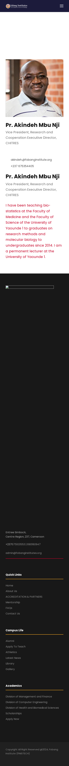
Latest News (13, 658)
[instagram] (35, 758)
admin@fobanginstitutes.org (24, 553)
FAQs (9, 608)
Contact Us (13, 613)
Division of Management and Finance (29, 696)
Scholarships (14, 713)
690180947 (34, 544)
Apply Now (12, 719)
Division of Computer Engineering (26, 702)
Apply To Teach (16, 646)
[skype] (16, 151)
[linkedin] (11, 151)
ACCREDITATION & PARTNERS (24, 597)
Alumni (10, 641)
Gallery (10, 669)
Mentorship (13, 602)
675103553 (18, 544)
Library (10, 663)
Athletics (11, 652)
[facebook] (7, 151)
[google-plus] (12, 758)
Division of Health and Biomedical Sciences (32, 708)
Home (9, 585)
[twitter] (20, 151)
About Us (11, 591)
